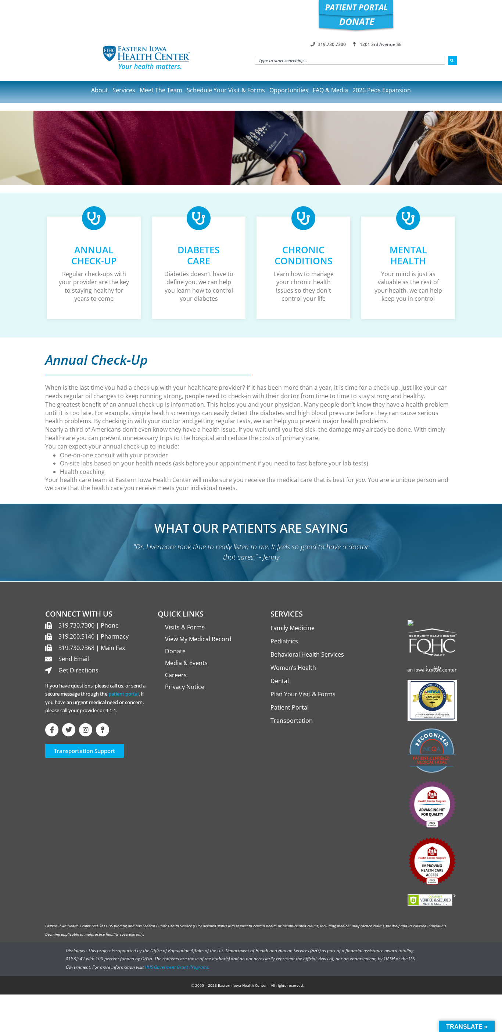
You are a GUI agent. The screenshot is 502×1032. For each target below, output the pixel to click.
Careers (176, 675)
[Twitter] (68, 729)
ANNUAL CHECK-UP (93, 255)
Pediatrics (284, 641)
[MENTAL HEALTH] (408, 218)
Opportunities (288, 90)
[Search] (452, 60)
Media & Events (186, 663)
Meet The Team (161, 90)
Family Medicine (292, 628)
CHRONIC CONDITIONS (304, 255)
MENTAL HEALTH (408, 255)
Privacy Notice (184, 687)
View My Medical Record (198, 639)
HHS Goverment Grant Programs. (177, 967)
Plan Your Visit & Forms (303, 694)
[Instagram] (85, 729)
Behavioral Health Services (307, 654)
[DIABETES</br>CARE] (199, 218)
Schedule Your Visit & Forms (226, 90)
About (99, 90)
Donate (175, 651)
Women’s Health (293, 668)
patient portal (123, 693)
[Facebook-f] (51, 729)
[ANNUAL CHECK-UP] (94, 218)
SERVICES (286, 614)
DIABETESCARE (199, 255)
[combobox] (350, 60)
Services (123, 90)
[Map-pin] (102, 729)
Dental (279, 681)
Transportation (291, 721)
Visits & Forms (185, 627)
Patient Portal (289, 707)
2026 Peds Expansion (381, 90)
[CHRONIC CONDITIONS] (303, 218)
